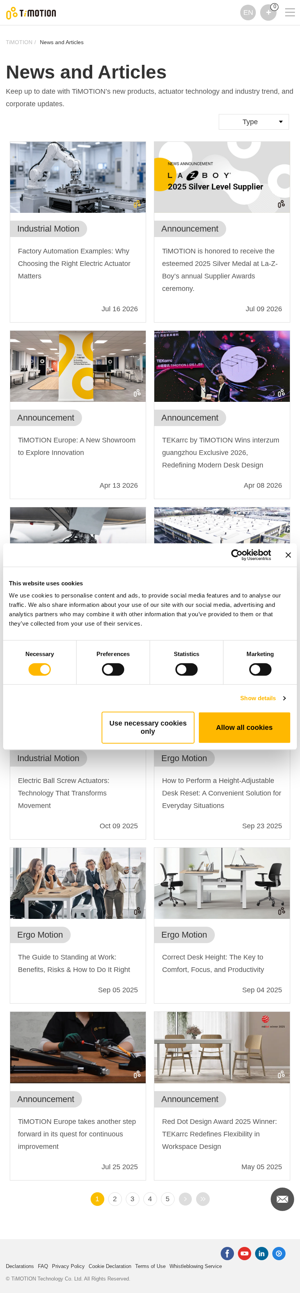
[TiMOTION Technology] (31, 12)
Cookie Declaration (110, 1266)
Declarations (20, 1266)
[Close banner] (288, 555)
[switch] (113, 669)
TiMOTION (19, 42)
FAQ (43, 1266)
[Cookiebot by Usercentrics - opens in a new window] (237, 555)
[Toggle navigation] (285, 2)
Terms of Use (150, 1266)
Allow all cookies (244, 727)
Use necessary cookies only (148, 727)
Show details (258, 698)
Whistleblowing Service (196, 1266)
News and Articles (62, 42)
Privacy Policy (68, 1266)
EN (248, 12)
